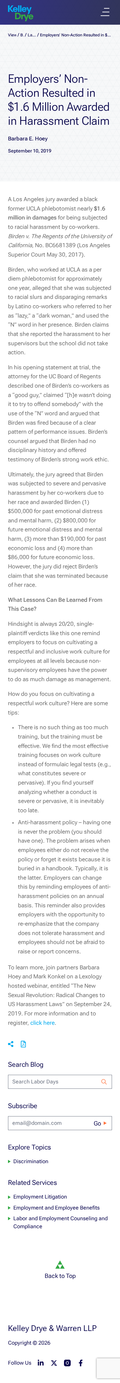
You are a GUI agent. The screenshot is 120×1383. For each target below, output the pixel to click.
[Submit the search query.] (104, 1081)
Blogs (22, 35)
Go (97, 1123)
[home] (20, 13)
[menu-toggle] (105, 12)
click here (42, 1022)
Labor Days (32, 35)
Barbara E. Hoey (28, 138)
